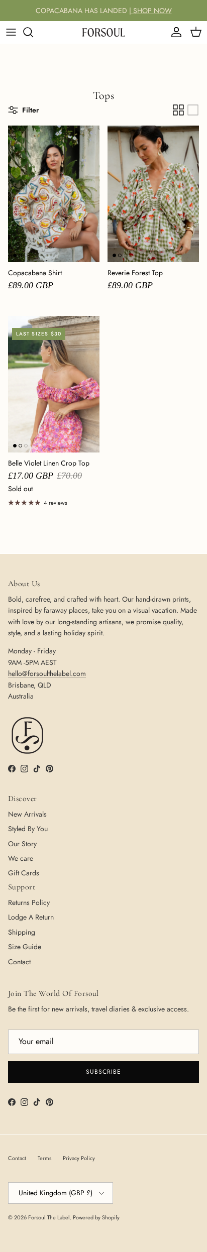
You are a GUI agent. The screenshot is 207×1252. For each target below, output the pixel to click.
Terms (44, 1158)
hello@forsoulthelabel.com (47, 673)
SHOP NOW (152, 11)
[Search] (33, 32)
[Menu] (11, 32)
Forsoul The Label (49, 1217)
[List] (193, 110)
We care (20, 858)
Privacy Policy (79, 1158)
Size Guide (24, 947)
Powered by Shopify (96, 1217)
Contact (19, 962)
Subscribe (103, 1071)
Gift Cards (23, 873)
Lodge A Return (31, 917)
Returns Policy (29, 902)
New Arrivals (27, 814)
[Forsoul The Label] (103, 32)
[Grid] (178, 110)
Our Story (22, 844)
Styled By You (28, 829)
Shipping (21, 932)
